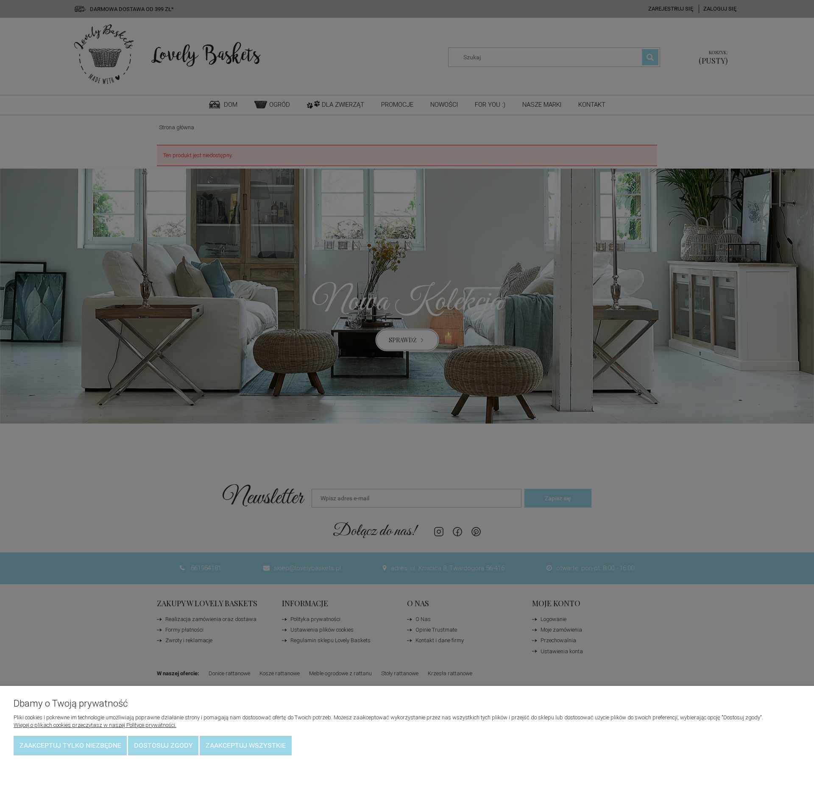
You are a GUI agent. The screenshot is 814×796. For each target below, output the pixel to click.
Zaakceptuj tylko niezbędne (70, 745)
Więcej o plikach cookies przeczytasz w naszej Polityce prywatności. (95, 725)
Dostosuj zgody (163, 745)
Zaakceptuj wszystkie (246, 745)
